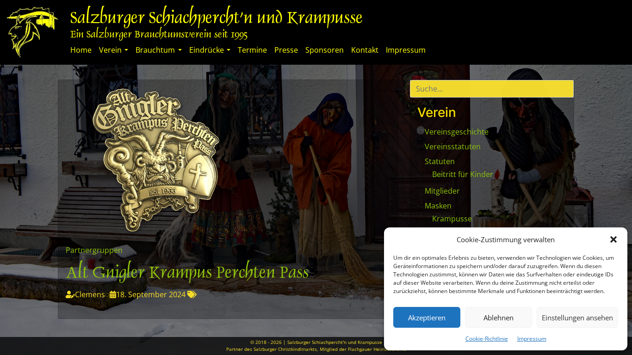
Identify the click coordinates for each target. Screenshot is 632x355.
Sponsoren (324, 50)
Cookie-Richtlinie (486, 339)
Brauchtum (155, 50)
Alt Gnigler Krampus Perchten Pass (187, 273)
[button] (613, 239)
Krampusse (452, 219)
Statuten (440, 161)
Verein (110, 50)
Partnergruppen (94, 250)
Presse (286, 50)
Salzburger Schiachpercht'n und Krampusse (216, 19)
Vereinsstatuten (453, 146)
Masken (438, 206)
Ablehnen (498, 317)
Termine (252, 50)
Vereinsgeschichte (457, 132)
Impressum (531, 339)
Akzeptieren (427, 317)
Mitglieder (442, 191)
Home (81, 50)
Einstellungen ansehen (577, 317)
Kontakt (364, 50)
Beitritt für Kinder (462, 174)
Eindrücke (206, 50)
